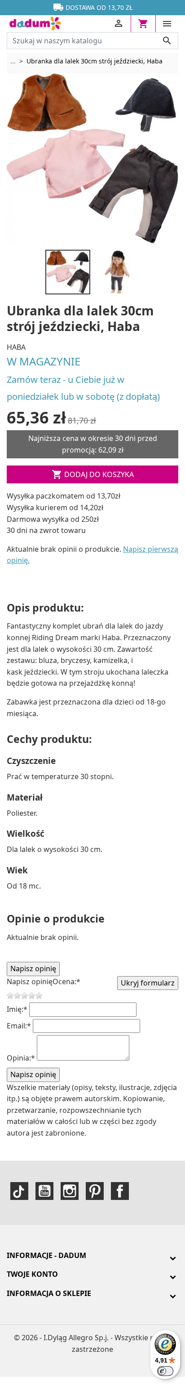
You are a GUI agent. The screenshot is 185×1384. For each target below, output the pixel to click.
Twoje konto (32, 1274)
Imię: (17, 1009)
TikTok (19, 1191)
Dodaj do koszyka (93, 474)
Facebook (120, 1191)
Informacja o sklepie (49, 1293)
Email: (19, 1026)
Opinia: (21, 1058)
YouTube (44, 1191)
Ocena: (66, 981)
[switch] (165, 1371)
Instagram (70, 1191)
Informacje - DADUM (46, 1255)
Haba (16, 347)
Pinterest (95, 1191)
